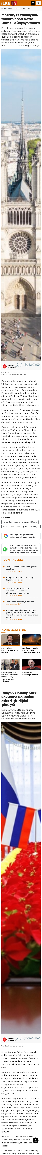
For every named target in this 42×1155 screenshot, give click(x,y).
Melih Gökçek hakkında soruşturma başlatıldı (21, 569)
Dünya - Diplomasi (22, 8)
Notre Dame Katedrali (11, 527)
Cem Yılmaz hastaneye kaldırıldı (20, 603)
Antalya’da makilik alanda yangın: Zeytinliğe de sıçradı (20, 579)
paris (25, 527)
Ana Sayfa (8, 8)
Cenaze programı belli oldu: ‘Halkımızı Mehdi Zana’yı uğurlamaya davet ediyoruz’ (18, 591)
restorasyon (35, 527)
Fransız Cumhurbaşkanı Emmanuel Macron (19, 522)
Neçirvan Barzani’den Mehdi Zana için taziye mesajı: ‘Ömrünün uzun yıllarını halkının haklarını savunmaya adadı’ (22, 614)
